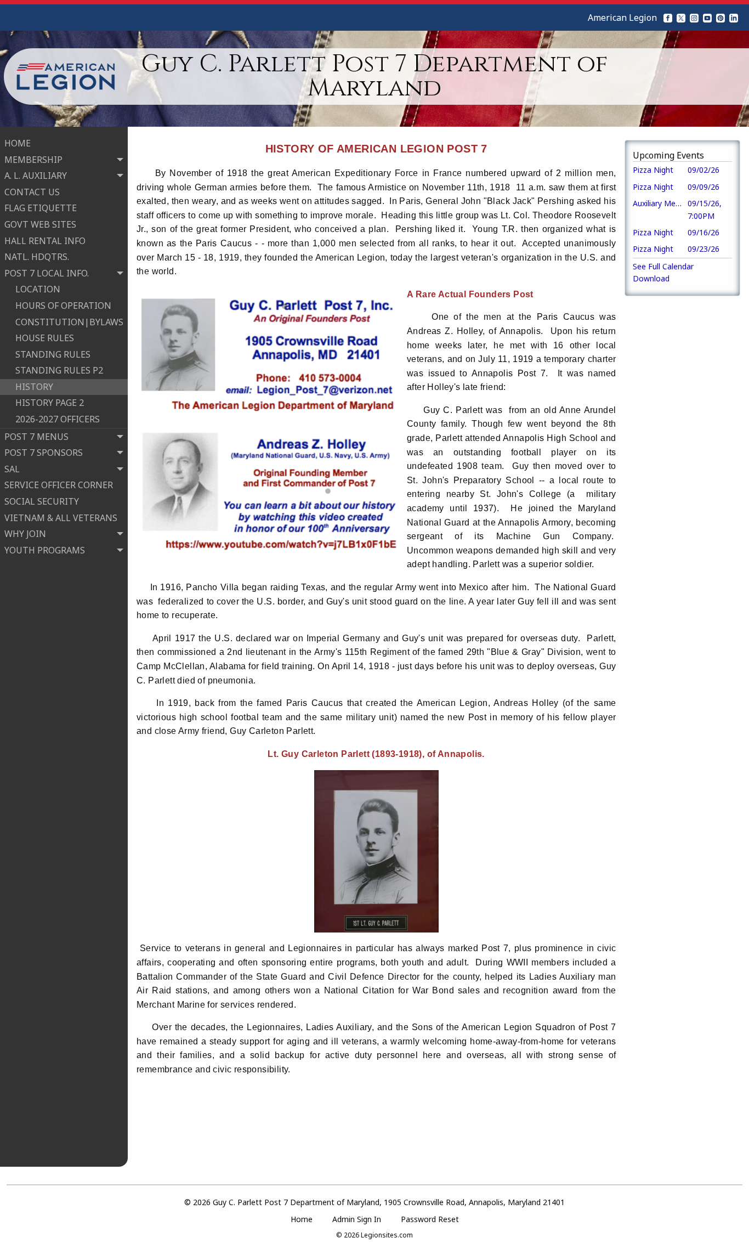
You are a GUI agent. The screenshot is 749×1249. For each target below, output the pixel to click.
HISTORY (34, 387)
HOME (17, 143)
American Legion (622, 18)
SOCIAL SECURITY (41, 501)
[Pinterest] (720, 18)
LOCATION (37, 289)
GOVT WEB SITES (40, 224)
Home (302, 1219)
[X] (681, 18)
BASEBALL (36, 566)
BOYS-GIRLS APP (49, 583)
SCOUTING (38, 680)
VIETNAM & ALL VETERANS (60, 518)
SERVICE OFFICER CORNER (58, 485)
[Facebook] (667, 18)
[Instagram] (694, 18)
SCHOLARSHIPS (47, 647)
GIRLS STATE (42, 615)
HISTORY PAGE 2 (49, 403)
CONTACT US (32, 192)
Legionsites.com (387, 1235)
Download (651, 278)
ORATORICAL (42, 631)
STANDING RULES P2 (59, 370)
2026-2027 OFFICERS (57, 419)
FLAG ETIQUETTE (40, 208)
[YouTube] (707, 18)
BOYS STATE (40, 599)
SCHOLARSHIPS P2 (54, 664)
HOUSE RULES (44, 338)
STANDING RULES (52, 354)
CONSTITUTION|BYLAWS (69, 322)
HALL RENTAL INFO (45, 241)
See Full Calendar (663, 266)
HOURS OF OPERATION (63, 305)
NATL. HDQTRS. (36, 257)
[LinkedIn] (733, 18)
